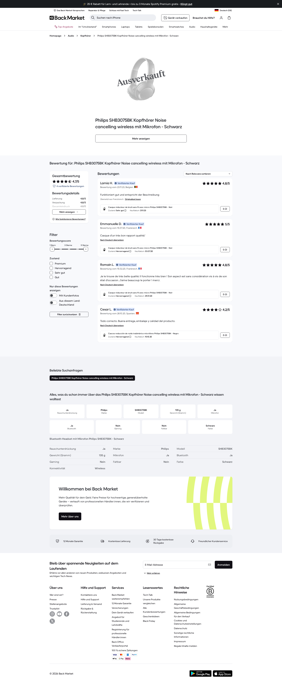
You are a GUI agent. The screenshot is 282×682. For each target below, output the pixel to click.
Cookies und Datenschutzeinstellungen (187, 622)
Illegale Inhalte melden (185, 645)
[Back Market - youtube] (59, 614)
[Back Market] (67, 18)
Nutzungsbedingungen (186, 599)
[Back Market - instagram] (52, 614)
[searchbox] (125, 17)
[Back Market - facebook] (66, 614)
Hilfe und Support (90, 599)
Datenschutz (180, 628)
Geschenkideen (151, 616)
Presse (53, 599)
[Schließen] (278, 4)
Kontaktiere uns (89, 594)
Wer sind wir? (56, 594)
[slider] (52, 249)
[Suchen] (92, 17)
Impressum (180, 641)
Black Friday (149, 621)
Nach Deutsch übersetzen (112, 240)
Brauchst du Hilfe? (204, 17)
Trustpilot (54, 608)
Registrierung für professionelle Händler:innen (120, 633)
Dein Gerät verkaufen (123, 612)
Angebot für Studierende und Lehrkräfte (120, 621)
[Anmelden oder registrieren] (221, 18)
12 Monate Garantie (121, 603)
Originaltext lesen (133, 199)
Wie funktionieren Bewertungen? (70, 219)
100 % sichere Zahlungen (125, 650)
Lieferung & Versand (91, 604)
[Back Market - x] (52, 621)
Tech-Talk (148, 594)
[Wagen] (229, 18)
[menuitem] (109, 26)
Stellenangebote (58, 604)
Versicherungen (120, 607)
